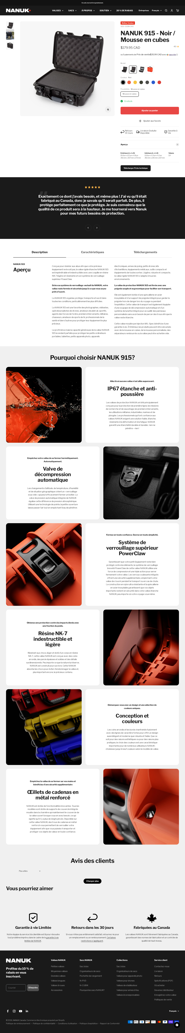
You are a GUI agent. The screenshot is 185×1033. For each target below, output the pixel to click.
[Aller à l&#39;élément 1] (10, 25)
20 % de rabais (124, 10)
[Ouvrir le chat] (177, 1025)
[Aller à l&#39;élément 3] (10, 46)
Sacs (71, 10)
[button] (150, 54)
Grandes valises (58, 976)
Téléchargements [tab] (145, 252)
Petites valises (57, 966)
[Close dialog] (39, 969)
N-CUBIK (84, 985)
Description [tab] (40, 252)
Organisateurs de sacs (90, 971)
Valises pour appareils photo (129, 976)
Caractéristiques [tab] (92, 252)
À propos (87, 10)
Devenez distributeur (164, 990)
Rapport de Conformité (110, 1023)
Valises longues (58, 981)
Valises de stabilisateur (127, 985)
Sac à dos (84, 966)
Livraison (158, 971)
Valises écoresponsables (128, 995)
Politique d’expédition (89, 1023)
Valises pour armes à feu (128, 990)
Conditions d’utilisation (67, 1023)
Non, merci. (23, 993)
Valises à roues (58, 985)
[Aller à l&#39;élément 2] (10, 36)
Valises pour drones (126, 981)
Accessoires (56, 990)
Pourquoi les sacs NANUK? (92, 990)
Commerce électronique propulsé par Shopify (46, 1020)
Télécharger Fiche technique (136, 168)
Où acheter (159, 985)
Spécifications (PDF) (163, 981)
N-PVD (83, 981)
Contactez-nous (161, 966)
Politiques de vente (163, 999)
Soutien (104, 10)
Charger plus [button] (92, 881)
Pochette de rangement (91, 976)
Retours (158, 976)
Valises (56, 10)
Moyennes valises (59, 971)
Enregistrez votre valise (165, 995)
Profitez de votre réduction (23, 986)
